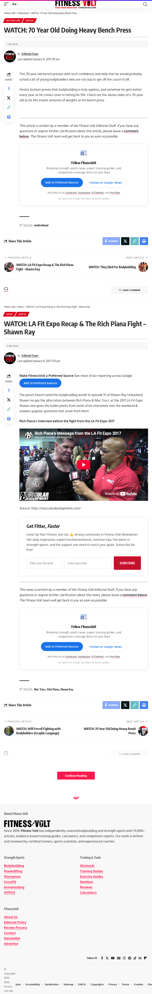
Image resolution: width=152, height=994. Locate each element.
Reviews (86, 887)
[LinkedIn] (140, 958)
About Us (11, 917)
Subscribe (127, 563)
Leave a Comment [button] (131, 290)
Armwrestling (14, 887)
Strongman (12, 876)
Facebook (71, 192)
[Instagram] (124, 958)
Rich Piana (53, 689)
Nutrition (86, 882)
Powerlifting (13, 871)
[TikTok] (135, 958)
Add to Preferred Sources (62, 182)
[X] (107, 958)
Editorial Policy (15, 922)
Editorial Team (30, 53)
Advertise (11, 944)
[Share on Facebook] (8, 88)
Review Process (15, 928)
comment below (134, 595)
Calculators (88, 892)
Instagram (84, 192)
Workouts (87, 866)
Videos (29, 20)
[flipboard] (145, 958)
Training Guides (91, 871)
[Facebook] (102, 958)
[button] (7, 4)
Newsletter (12, 938)
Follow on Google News (105, 182)
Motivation (13, 20)
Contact (10, 933)
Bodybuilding (14, 866)
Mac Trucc (40, 689)
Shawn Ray (66, 689)
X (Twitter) (97, 192)
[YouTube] (113, 958)
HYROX (9, 892)
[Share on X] (8, 98)
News (9, 314)
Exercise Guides (91, 876)
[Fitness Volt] (76, 4)
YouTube (115, 192)
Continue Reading (76, 775)
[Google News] (119, 958)
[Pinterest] (129, 958)
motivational (41, 225)
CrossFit (10, 882)
